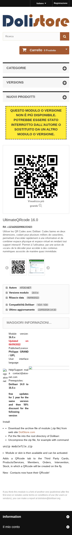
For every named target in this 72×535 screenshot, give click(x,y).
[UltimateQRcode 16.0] (18, 267)
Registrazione (60, 3)
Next (48, 267)
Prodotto (43, 50)
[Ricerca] (64, 36)
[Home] (36, 20)
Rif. (5, 227)
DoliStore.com (27, 432)
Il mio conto (11, 527)
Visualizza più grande (36, 203)
